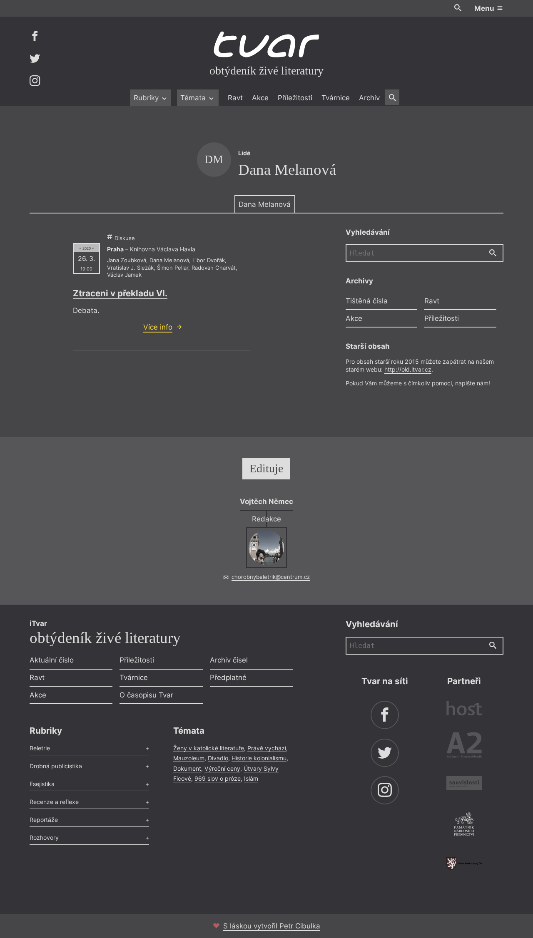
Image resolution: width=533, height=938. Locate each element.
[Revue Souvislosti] (464, 784)
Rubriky (147, 98)
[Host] (464, 709)
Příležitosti (295, 98)
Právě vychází (266, 748)
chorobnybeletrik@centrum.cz (271, 576)
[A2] (464, 747)
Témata (194, 98)
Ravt (235, 98)
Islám (251, 778)
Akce (260, 98)
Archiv (369, 98)
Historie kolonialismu (259, 758)
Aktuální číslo (52, 660)
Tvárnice (335, 98)
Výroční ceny (222, 768)
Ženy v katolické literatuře (208, 748)
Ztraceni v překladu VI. (120, 293)
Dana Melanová (265, 204)
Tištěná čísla (367, 301)
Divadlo (218, 758)
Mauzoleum (188, 758)
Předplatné (228, 677)
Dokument (187, 768)
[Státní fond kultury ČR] (464, 863)
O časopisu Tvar (146, 695)
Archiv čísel (229, 660)
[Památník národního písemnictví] (464, 825)
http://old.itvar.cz (407, 369)
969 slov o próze (217, 778)
